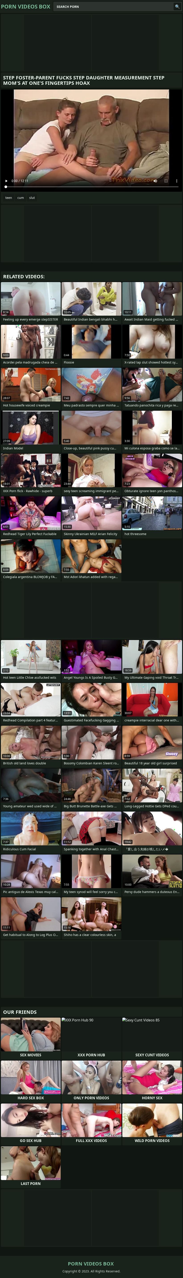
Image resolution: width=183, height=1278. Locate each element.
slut (32, 198)
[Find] (177, 6)
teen (8, 198)
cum (20, 198)
